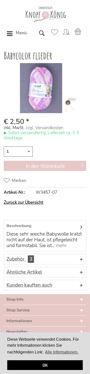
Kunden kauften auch (29, 285)
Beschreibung (19, 226)
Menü (21, 33)
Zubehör (19, 259)
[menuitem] (16, 34)
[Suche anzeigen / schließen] (41, 34)
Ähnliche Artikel (24, 272)
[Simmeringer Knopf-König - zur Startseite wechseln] (45, 14)
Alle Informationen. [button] (61, 352)
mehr (61, 245)
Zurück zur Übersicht (23, 202)
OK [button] (45, 365)
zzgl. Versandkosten (45, 128)
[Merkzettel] (54, 34)
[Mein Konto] (66, 34)
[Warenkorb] (78, 34)
